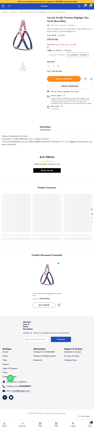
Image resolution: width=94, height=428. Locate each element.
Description (45, 126)
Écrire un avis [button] (47, 170)
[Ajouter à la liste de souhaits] (59, 305)
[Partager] (90, 79)
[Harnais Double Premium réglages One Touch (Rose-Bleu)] (47, 275)
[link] (85, 79)
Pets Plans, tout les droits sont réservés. (50, 413)
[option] (23, 37)
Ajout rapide (44, 305)
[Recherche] (9, 6)
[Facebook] (5, 397)
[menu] (3, 6)
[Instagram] (11, 397)
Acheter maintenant (69, 86)
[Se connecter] (79, 6)
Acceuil (4, 12)
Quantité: (51, 61)
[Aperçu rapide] (58, 263)
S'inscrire (61, 339)
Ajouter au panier (64, 78)
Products (13, 12)
